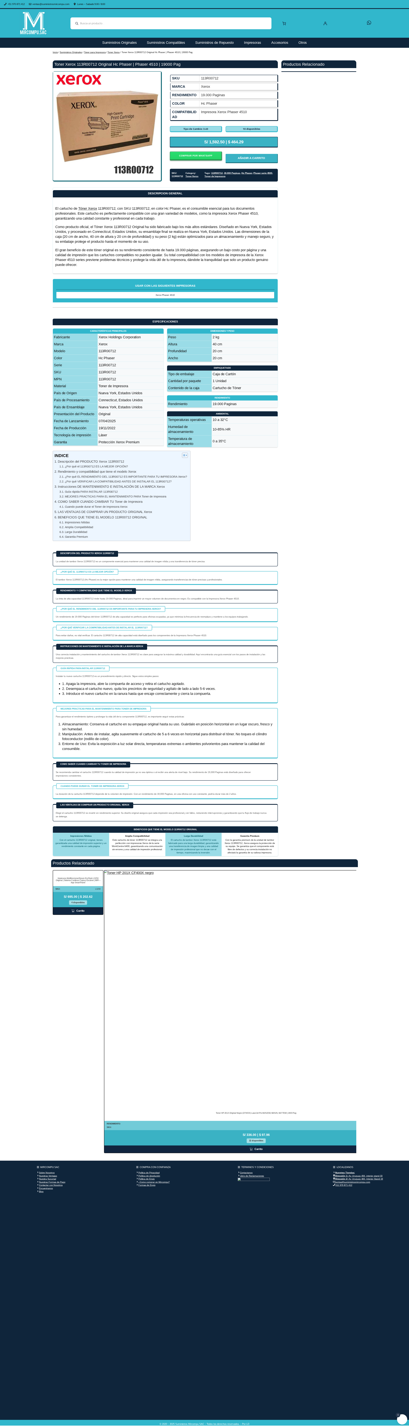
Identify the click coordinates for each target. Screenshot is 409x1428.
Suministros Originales (119, 43)
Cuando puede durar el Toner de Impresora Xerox (96, 506)
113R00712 (217, 173)
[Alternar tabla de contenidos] (183, 455)
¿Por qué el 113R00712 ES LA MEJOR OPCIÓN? (96, 466)
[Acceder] (342, 23)
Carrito (80, 910)
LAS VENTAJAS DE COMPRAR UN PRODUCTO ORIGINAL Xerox (105, 512)
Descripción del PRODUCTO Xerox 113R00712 (91, 461)
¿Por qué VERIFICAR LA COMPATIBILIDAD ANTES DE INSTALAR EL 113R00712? (118, 481)
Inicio (55, 52)
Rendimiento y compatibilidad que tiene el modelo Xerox (97, 471)
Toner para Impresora (95, 52)
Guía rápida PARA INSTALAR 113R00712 (91, 491)
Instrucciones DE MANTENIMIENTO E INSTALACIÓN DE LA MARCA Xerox (111, 486)
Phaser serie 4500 (262, 173)
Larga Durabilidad (76, 532)
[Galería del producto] (107, 125)
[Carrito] (284, 23)
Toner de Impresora (214, 176)
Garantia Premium (76, 536)
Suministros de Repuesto (214, 43)
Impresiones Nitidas (77, 522)
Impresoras (252, 43)
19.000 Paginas (232, 173)
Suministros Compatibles (166, 43)
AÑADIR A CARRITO (251, 158)
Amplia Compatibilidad (79, 527)
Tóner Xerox (87, 208)
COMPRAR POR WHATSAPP (195, 155)
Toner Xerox (114, 52)
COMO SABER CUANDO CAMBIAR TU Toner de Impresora (100, 501)
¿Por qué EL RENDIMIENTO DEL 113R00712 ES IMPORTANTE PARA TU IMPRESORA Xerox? (126, 476)
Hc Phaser (246, 173)
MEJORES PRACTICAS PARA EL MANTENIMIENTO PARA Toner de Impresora (115, 496)
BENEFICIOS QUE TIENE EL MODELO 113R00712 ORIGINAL (102, 517)
